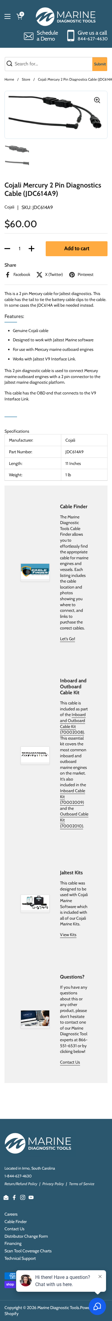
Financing (13, 1243)
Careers (11, 1214)
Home (9, 79)
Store (26, 79)
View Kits (68, 934)
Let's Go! (67, 638)
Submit (100, 64)
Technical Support (20, 1258)
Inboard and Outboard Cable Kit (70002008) (73, 723)
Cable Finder (15, 1221)
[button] (7, 248)
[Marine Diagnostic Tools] (66, 16)
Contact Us (70, 1062)
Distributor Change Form (26, 1236)
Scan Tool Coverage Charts (28, 1251)
